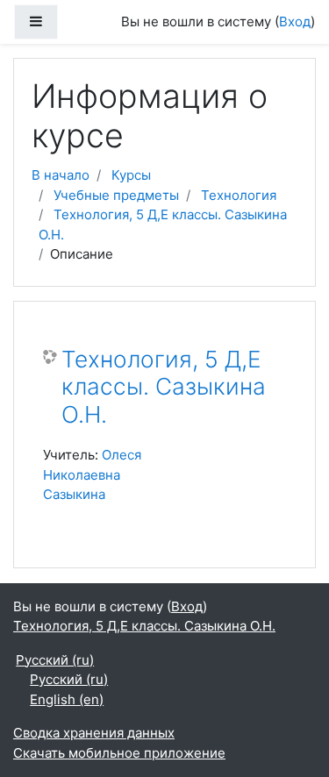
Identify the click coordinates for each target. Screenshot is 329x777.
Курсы (131, 175)
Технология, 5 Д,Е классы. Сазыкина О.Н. (163, 387)
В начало (60, 175)
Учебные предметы (116, 195)
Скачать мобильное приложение (119, 753)
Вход (295, 21)
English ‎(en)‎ (67, 699)
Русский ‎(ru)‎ (55, 660)
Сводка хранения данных (94, 732)
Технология (238, 195)
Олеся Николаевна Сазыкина (92, 474)
